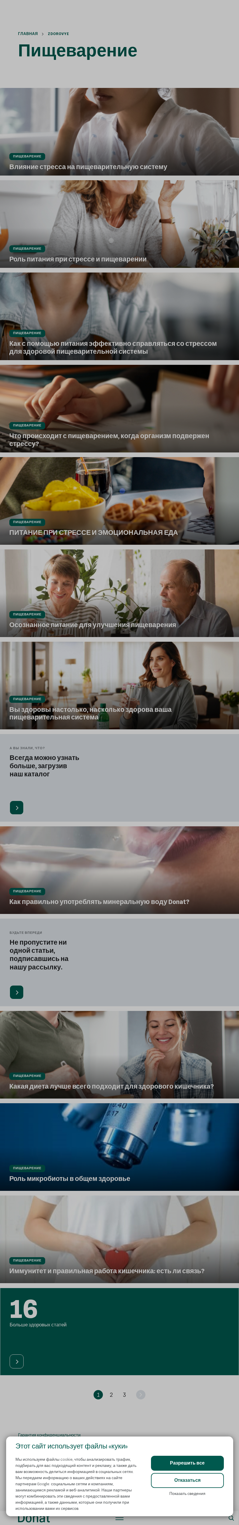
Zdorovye (58, 34)
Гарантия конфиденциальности (49, 1435)
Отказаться (187, 1480)
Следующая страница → (24, 1291)
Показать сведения (187, 1493)
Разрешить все (187, 1463)
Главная (28, 34)
